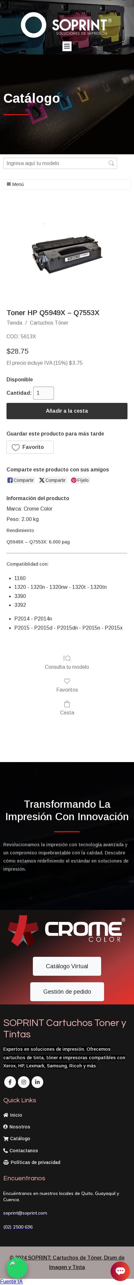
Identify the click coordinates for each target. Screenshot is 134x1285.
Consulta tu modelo (67, 667)
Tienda (14, 323)
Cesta (67, 712)
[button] (30, 447)
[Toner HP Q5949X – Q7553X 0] (67, 252)
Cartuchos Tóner (49, 323)
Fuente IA (11, 1281)
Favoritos (67, 690)
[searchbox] (60, 163)
